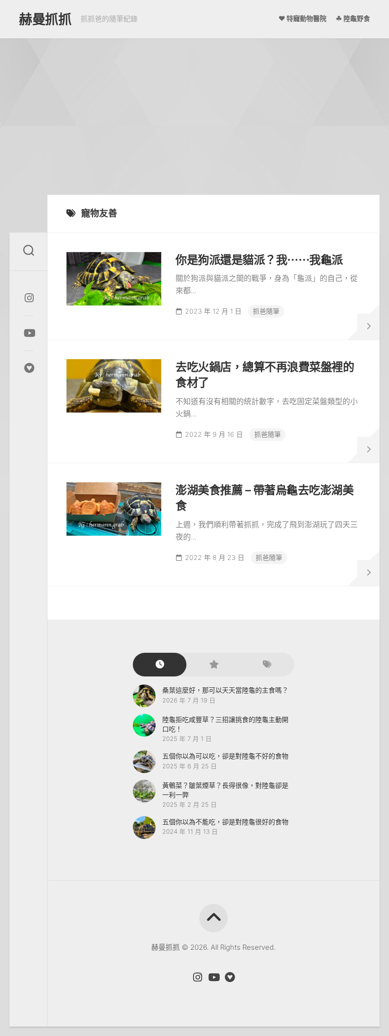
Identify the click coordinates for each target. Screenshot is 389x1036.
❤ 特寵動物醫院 (302, 18)
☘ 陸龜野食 (353, 18)
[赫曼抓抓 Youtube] (28, 333)
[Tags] (267, 665)
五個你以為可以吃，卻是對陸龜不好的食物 (225, 756)
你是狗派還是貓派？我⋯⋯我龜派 (259, 260)
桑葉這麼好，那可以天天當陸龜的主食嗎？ (225, 690)
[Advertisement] (194, 109)
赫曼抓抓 (45, 19)
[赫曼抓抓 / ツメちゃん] (28, 298)
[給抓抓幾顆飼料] (28, 368)
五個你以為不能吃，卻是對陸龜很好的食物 (225, 822)
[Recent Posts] (159, 665)
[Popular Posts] (213, 665)
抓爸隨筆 (266, 311)
